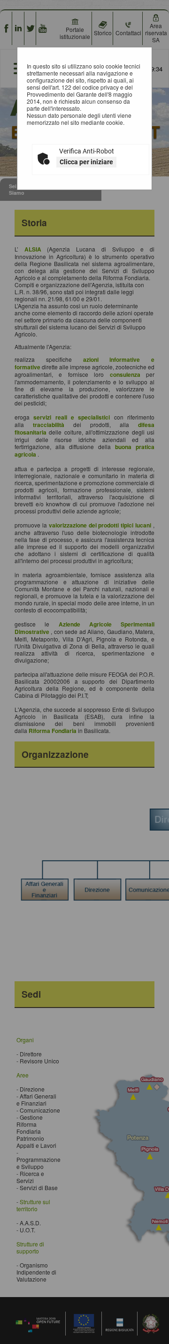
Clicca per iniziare (86, 162)
